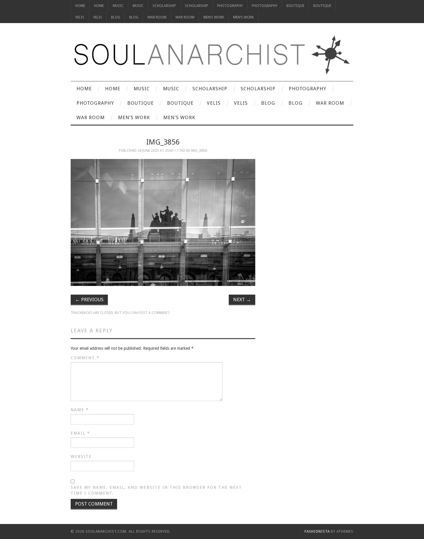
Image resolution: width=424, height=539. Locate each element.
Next (242, 299)
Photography (230, 5)
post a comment (153, 312)
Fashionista (317, 531)
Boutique (295, 5)
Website (81, 456)
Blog (115, 17)
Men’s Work (213, 17)
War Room (156, 17)
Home (80, 5)
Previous (89, 299)
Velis (79, 17)
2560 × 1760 (175, 150)
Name (80, 409)
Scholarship (164, 5)
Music (118, 5)
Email (80, 433)
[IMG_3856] (163, 222)
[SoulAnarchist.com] (212, 55)
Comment (85, 357)
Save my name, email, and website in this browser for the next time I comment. (156, 490)
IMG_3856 (199, 150)
